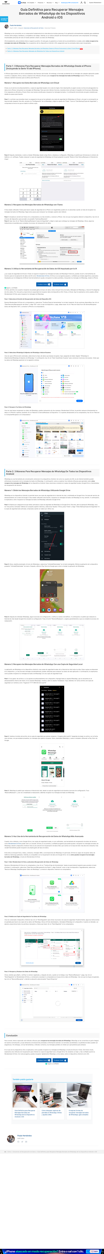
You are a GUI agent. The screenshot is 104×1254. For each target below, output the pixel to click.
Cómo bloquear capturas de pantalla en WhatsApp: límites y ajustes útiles (52, 1113)
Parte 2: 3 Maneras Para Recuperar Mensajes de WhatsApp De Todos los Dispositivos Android (35, 51)
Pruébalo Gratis (42, 284)
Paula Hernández (16, 25)
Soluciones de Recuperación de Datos (33, 28)
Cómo (9, 1152)
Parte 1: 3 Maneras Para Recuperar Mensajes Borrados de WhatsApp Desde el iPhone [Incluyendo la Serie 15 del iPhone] (43, 48)
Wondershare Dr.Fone (43, 276)
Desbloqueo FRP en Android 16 (69, 2)
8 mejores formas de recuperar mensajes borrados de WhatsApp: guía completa (79, 1113)
